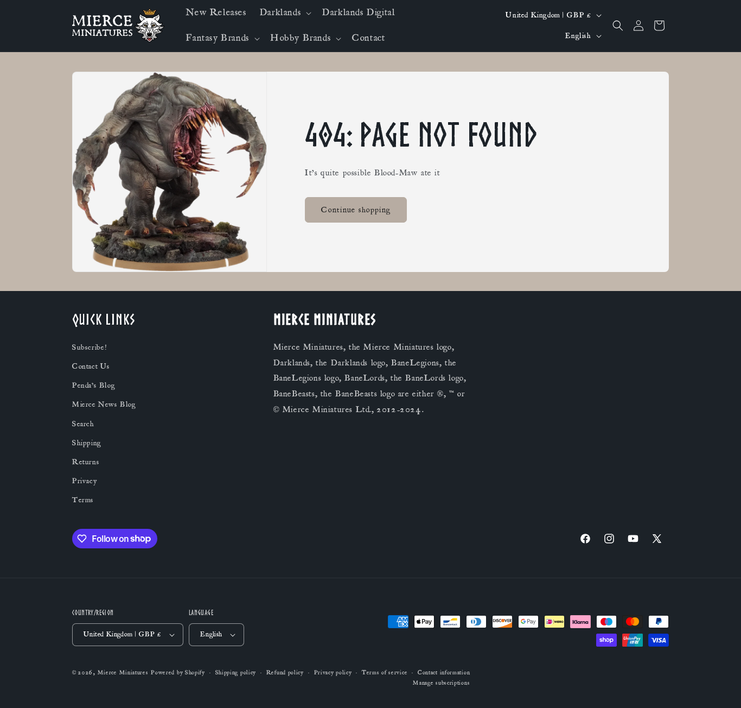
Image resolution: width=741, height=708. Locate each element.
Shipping (86, 443)
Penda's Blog (93, 385)
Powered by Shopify (178, 673)
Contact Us (91, 366)
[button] (284, 13)
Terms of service (384, 673)
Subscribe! (89, 347)
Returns (85, 462)
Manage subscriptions (441, 683)
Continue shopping (356, 210)
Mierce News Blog (104, 404)
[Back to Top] (719, 686)
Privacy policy (333, 673)
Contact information (444, 673)
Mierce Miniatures (123, 673)
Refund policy (285, 673)
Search (83, 424)
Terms (83, 500)
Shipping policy (236, 673)
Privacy (84, 481)
